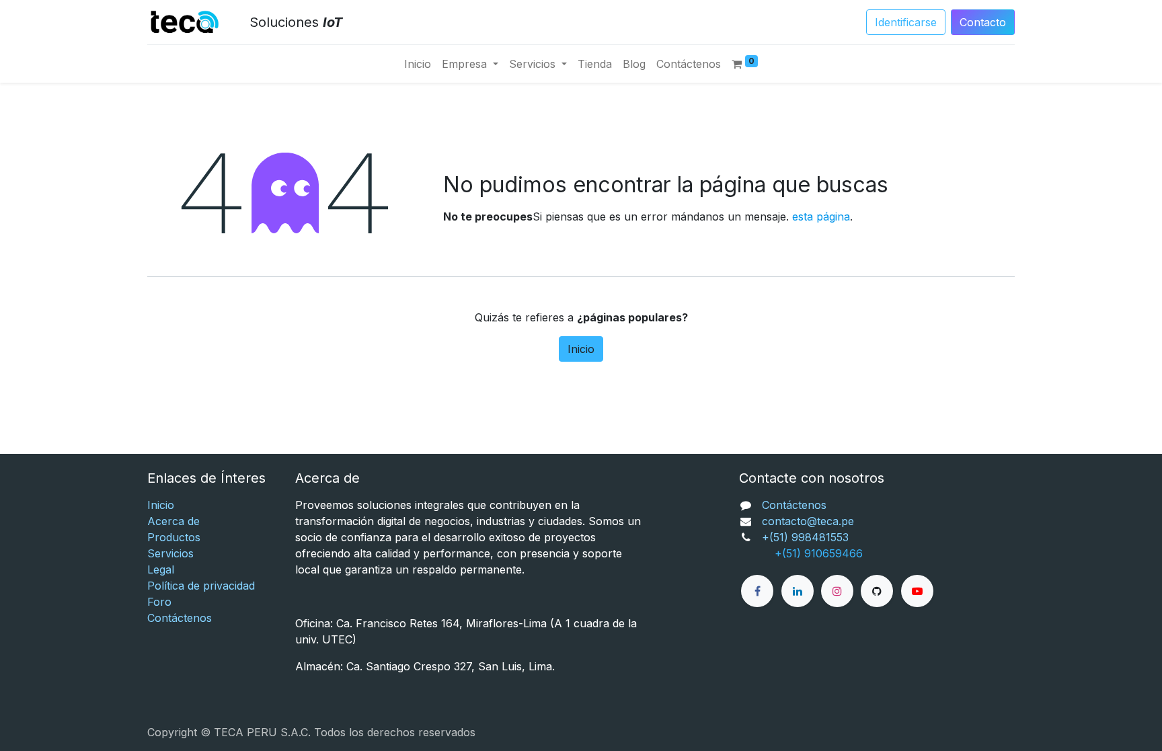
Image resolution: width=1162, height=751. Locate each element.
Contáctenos (179, 618)
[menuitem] (417, 63)
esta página (821, 216)
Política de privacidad (201, 585)
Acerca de (173, 521)
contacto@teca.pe (808, 521)
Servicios (170, 553)
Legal (160, 569)
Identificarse (906, 22)
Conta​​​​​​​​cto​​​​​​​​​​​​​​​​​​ (983, 22)
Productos (173, 537)
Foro (159, 601)
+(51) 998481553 (805, 537)
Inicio (581, 349)
